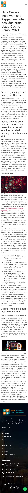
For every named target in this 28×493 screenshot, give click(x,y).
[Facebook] (11, 487)
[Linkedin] (14, 487)
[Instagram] (17, 487)
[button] (26, 4)
